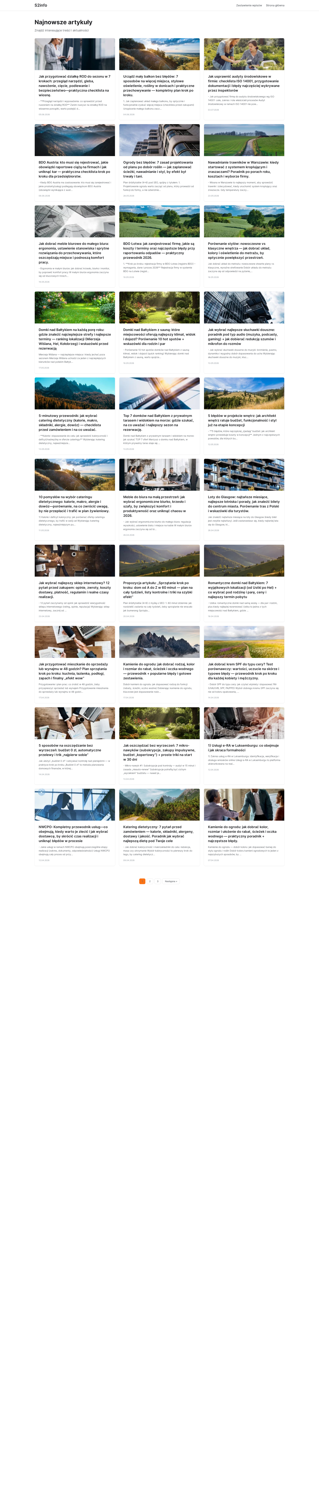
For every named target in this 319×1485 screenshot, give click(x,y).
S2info (41, 5)
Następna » (171, 881)
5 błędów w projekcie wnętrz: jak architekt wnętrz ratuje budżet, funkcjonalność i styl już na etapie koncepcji (242, 420)
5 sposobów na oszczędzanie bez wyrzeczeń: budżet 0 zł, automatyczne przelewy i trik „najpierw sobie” (70, 750)
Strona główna (275, 5)
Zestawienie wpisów (249, 5)
